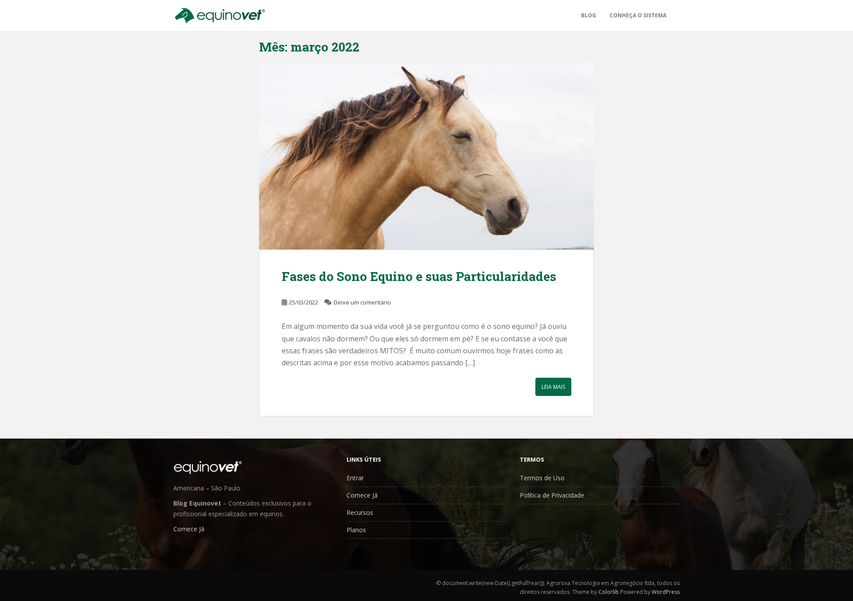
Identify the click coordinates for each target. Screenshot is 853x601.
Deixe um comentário (362, 302)
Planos (356, 530)
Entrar (355, 478)
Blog (588, 15)
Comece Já (188, 529)
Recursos (360, 512)
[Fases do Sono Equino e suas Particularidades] (426, 156)
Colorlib (608, 592)
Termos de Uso (542, 478)
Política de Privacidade (552, 495)
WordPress (666, 592)
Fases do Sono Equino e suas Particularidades (419, 276)
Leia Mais (553, 387)
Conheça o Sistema (638, 15)
